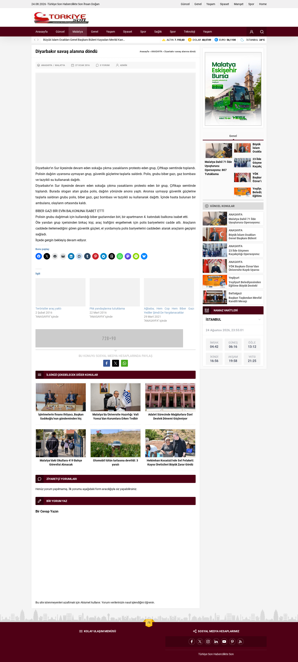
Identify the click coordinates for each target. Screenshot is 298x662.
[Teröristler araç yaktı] (60, 292)
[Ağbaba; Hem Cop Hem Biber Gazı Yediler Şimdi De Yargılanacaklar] (169, 292)
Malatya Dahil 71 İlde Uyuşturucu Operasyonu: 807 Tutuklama (218, 168)
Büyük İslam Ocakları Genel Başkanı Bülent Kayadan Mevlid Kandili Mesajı (89, 40)
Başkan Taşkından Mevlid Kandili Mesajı (245, 299)
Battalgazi (235, 293)
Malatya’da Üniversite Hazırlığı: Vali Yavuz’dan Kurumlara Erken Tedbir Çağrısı (115, 418)
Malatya (60, 65)
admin (123, 65)
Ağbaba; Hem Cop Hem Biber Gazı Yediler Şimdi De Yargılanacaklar (169, 310)
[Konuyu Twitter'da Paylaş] (115, 363)
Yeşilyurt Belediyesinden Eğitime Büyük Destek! (257, 196)
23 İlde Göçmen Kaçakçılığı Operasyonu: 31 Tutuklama (244, 254)
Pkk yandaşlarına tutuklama (107, 308)
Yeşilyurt (234, 277)
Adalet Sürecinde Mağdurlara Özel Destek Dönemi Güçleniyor (170, 416)
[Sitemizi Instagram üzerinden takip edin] (208, 642)
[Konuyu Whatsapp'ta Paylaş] (124, 363)
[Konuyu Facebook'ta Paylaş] (106, 363)
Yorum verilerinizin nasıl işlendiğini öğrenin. (128, 602)
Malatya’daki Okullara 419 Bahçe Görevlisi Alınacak (61, 462)
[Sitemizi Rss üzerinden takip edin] (240, 642)
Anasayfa (144, 51)
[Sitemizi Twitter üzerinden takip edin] (200, 642)
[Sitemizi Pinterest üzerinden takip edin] (232, 642)
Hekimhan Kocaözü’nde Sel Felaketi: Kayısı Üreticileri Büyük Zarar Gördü (170, 462)
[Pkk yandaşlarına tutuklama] (115, 292)
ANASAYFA (156, 51)
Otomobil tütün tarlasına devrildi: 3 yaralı (115, 462)
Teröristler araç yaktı (48, 308)
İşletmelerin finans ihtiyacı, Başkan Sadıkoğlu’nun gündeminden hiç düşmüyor (61, 418)
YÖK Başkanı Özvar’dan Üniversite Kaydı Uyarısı (244, 268)
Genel (233, 136)
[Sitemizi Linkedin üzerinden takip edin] (216, 642)
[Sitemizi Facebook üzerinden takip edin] (192, 642)
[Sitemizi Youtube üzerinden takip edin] (224, 642)
